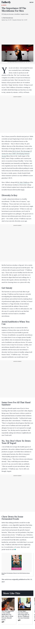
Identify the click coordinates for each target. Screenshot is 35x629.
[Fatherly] (6, 2)
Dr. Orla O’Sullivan (23, 182)
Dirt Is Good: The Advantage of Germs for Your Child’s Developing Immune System (16, 573)
